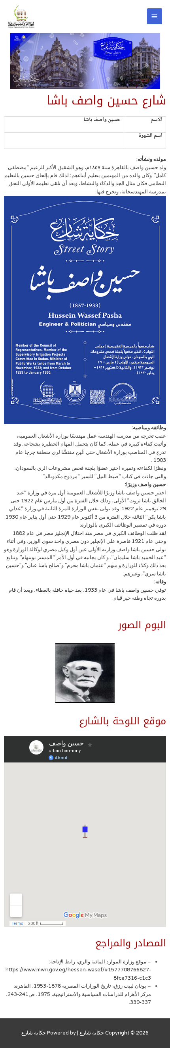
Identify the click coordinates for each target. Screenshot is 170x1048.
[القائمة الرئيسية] (154, 16)
